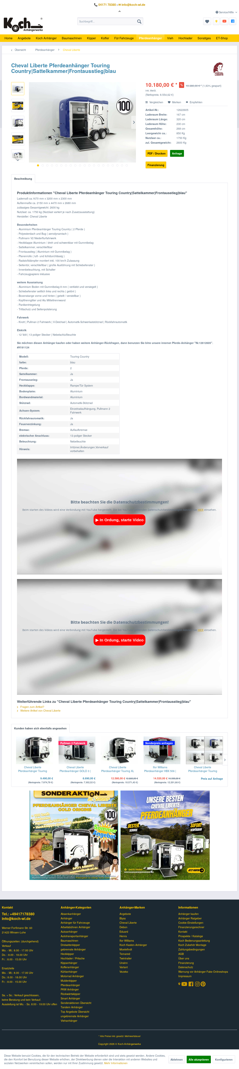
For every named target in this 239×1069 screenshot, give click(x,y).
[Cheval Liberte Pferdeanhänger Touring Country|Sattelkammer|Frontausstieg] (204, 750)
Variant (124, 967)
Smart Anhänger (70, 998)
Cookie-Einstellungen (190, 922)
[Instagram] (198, 985)
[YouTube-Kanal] (185, 984)
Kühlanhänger (69, 971)
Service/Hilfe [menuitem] (226, 12)
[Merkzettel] (207, 21)
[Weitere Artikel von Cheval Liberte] (218, 69)
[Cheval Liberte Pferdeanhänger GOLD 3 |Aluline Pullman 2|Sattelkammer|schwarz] (77, 750)
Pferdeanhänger (70, 985)
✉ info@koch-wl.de (131, 4)
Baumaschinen (69, 940)
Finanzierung (156, 165)
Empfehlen (195, 102)
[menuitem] (110, 21)
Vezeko (124, 971)
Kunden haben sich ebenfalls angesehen (40, 728)
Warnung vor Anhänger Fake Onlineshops (203, 971)
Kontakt (182, 931)
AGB (181, 954)
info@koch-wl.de (16, 918)
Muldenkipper (69, 980)
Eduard (124, 931)
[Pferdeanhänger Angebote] (74, 836)
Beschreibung (23, 178)
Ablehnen (176, 1059)
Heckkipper (67, 954)
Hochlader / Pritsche (73, 958)
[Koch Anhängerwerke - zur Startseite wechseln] (23, 25)
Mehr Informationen (116, 1063)
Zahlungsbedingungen (191, 949)
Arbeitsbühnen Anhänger (75, 927)
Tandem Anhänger (72, 1007)
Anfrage (177, 153)
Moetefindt (126, 949)
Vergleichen (156, 102)
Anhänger (66, 918)
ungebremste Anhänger (75, 1016)
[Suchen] (139, 21)
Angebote (125, 914)
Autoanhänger (69, 931)
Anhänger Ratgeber (190, 918)
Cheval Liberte (128, 922)
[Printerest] (203, 985)
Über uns (183, 958)
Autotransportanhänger (74, 936)
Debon (123, 927)
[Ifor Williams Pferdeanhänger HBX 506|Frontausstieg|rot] (162, 750)
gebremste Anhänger (73, 949)
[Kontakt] (216, 21)
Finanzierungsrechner (191, 927)
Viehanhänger (69, 1020)
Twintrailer (126, 958)
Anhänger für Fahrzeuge (75, 922)
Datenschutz (185, 967)
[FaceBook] (232, 21)
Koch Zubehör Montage (192, 945)
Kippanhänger (69, 963)
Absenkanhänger (71, 914)
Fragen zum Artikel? (32, 707)
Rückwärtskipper (70, 994)
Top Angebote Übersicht (75, 1011)
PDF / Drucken (157, 153)
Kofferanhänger (70, 967)
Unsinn (124, 963)
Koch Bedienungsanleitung (194, 940)
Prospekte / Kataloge (190, 936)
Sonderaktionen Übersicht (76, 1003)
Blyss (123, 918)
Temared (125, 954)
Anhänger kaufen (188, 914)
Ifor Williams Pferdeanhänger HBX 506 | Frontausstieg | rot (160, 769)
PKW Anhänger (70, 989)
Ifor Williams (127, 940)
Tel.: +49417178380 (18, 913)
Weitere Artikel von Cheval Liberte (40, 710)
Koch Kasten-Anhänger (133, 945)
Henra (123, 936)
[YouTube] (224, 21)
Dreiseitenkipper (70, 945)
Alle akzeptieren (199, 1059)
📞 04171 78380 (105, 4)
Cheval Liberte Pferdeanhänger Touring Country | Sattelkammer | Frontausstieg (202, 769)
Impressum (185, 976)
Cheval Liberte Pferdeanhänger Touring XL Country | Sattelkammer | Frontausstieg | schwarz (117, 769)
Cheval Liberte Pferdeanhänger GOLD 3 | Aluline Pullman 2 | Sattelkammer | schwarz (75, 769)
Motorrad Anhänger (72, 976)
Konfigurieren (224, 1059)
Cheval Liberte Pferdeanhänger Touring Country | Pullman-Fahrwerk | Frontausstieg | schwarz (32, 769)
